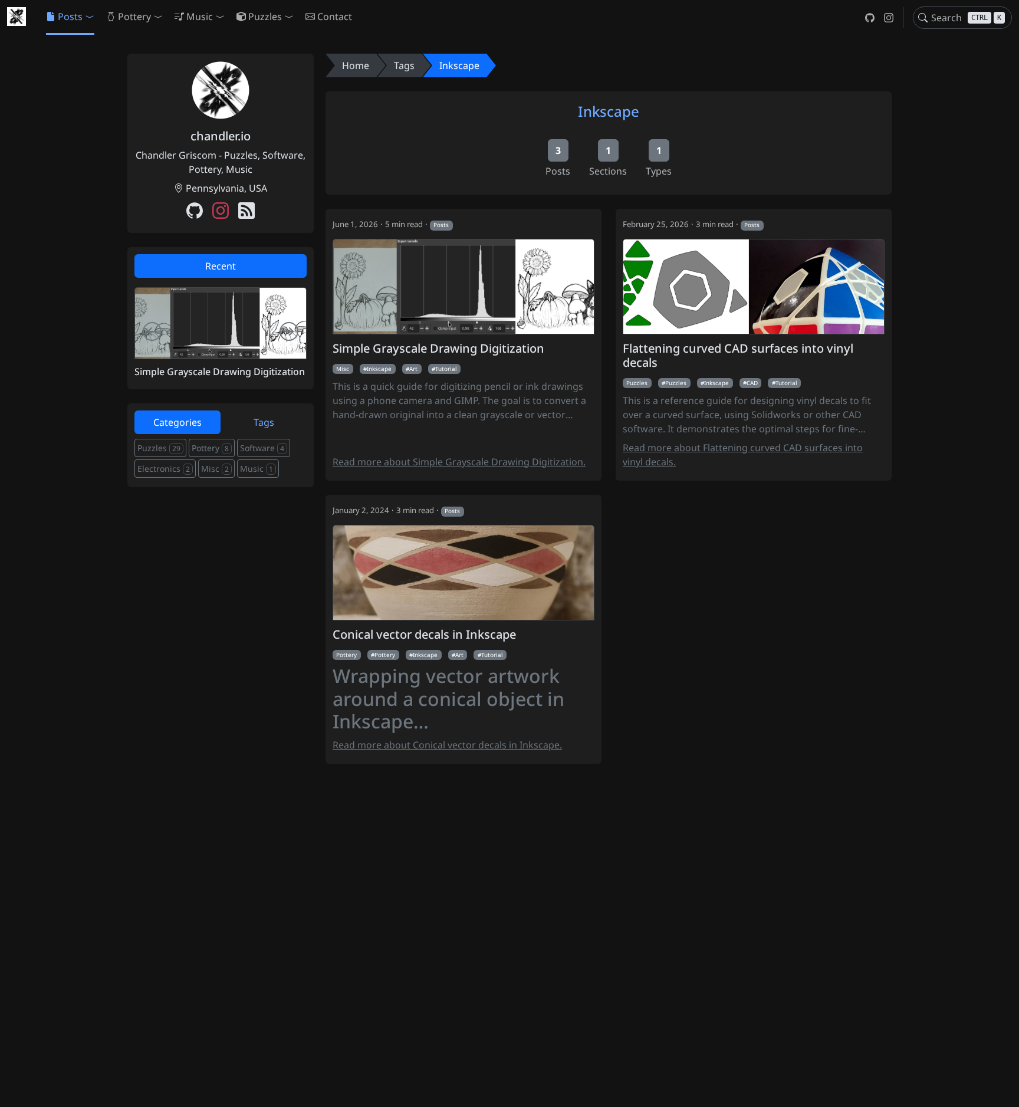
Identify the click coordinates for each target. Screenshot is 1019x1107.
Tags (404, 65)
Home (355, 65)
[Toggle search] (922, 17)
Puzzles (636, 383)
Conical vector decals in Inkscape (424, 635)
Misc (342, 368)
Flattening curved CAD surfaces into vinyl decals (738, 355)
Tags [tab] (264, 422)
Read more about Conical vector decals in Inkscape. (447, 744)
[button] (70, 16)
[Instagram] (888, 17)
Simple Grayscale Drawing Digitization (438, 348)
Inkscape (459, 65)
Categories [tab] (177, 422)
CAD (752, 383)
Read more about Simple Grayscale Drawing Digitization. (459, 461)
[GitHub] (869, 17)
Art (413, 368)
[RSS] (246, 212)
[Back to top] (1000, 1088)
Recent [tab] (220, 265)
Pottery (346, 655)
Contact (334, 16)
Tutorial (446, 368)
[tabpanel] (220, 332)
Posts (441, 225)
